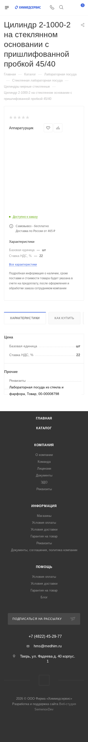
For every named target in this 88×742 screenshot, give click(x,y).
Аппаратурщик (21, 128)
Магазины (44, 516)
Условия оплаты (44, 522)
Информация (44, 506)
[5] (27, 118)
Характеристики (25, 318)
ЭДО (44, 482)
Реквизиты (44, 489)
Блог (44, 597)
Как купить (64, 318)
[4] (23, 118)
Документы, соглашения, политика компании (44, 550)
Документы (44, 475)
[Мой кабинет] (70, 8)
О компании (44, 455)
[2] (15, 118)
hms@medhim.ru (48, 646)
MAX (44, 680)
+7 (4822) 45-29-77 (45, 636)
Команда (44, 462)
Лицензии (44, 468)
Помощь (44, 567)
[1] (11, 118)
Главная (44, 418)
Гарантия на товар (44, 536)
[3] (19, 118)
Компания (44, 445)
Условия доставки (44, 529)
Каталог (44, 428)
